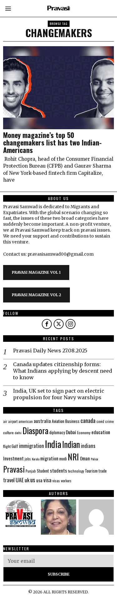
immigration (31, 445)
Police (94, 458)
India (53, 443)
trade (103, 471)
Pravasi (14, 469)
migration (49, 458)
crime (109, 421)
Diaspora (35, 430)
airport (12, 421)
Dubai (71, 432)
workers (66, 480)
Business (72, 421)
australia (42, 420)
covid (100, 421)
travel (9, 480)
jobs (28, 458)
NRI (73, 457)
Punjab (31, 471)
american (25, 421)
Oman (85, 458)
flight (7, 446)
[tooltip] (47, 324)
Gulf (15, 446)
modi (63, 458)
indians (88, 445)
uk (27, 480)
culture (8, 432)
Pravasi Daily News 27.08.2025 (50, 350)
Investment (13, 458)
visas (56, 480)
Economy (83, 432)
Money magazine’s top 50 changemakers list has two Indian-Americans (52, 142)
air (5, 421)
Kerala (35, 458)
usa (39, 480)
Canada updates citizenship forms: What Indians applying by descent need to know (62, 371)
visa (47, 480)
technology (76, 471)
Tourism (91, 471)
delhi (18, 432)
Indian (71, 444)
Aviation (58, 421)
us (32, 479)
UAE (20, 480)
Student (43, 471)
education (100, 432)
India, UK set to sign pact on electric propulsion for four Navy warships (58, 394)
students (58, 470)
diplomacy (57, 432)
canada (87, 420)
